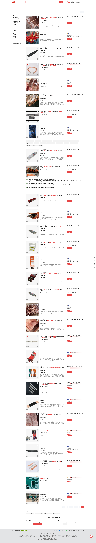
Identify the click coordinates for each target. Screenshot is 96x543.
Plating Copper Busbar (74, 143)
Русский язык (37, 536)
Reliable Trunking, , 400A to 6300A (50, 242)
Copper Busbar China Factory (46, 140)
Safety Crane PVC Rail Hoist (49, 430)
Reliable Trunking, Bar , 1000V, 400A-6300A (52, 273)
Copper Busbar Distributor (57, 140)
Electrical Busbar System (30, 513)
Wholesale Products (42, 535)
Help (47, 533)
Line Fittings (15, 42)
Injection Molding (16, 33)
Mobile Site (53, 533)
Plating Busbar (36, 143)
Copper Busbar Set (29, 143)
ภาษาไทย (63, 536)
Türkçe (66, 536)
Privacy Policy (53, 538)
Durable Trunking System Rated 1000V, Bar (52, 226)
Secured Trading (38, 12)
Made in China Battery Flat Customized (51, 398)
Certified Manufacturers (29, 12)
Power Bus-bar (29, 145)
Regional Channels (65, 535)
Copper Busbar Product (66, 140)
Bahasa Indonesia (74, 536)
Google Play (24, 530)
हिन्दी (59, 536)
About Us (42, 533)
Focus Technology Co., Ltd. (48, 539)
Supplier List (20, 12)
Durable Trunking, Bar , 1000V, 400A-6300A (52, 48)
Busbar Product (38, 140)
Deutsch (45, 536)
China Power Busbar (59, 143)
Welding (15, 31)
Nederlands (48, 536)
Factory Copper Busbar (30, 140)
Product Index (70, 535)
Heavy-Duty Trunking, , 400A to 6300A (51, 195)
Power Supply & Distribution (17, 27)
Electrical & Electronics (16, 25)
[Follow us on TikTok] (75, 530)
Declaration (48, 538)
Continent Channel (54, 535)
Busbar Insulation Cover (48, 513)
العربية (52, 536)
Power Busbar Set (43, 143)
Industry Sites (59, 535)
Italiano (41, 536)
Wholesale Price (48, 535)
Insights (74, 535)
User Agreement (43, 538)
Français (33, 536)
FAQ (45, 533)
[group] (32, 22)
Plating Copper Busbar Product (38, 145)
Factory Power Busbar (51, 143)
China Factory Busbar (75, 140)
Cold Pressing (16, 34)
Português (29, 536)
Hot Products (22, 535)
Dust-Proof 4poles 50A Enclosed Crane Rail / (52, 492)
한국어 (54, 536)
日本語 (57, 536)
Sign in (83, 2)
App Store (18, 530)
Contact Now (70, 38)
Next (81, 506)
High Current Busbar (56, 513)
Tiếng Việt (69, 536)
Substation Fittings (17, 43)
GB (14, 37)
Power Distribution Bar (39, 513)
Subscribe (65, 523)
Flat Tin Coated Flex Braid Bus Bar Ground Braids (52, 461)
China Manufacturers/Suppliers (34, 535)
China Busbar (67, 143)
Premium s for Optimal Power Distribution (52, 126)
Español (26, 536)
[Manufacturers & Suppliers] (17, 2)
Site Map (50, 533)
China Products (27, 535)
